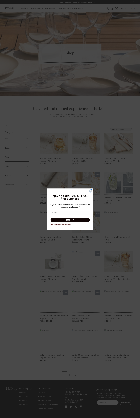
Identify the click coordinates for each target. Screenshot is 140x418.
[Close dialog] (90, 190)
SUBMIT (70, 219)
